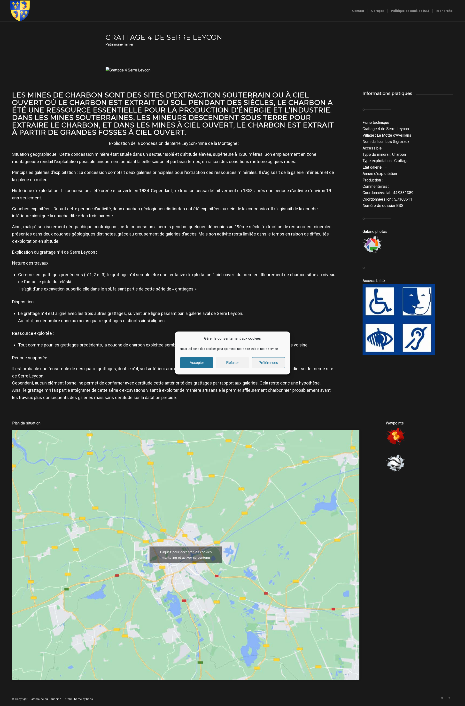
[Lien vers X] (442, 698)
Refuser (232, 363)
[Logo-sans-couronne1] (20, 11)
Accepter (197, 363)
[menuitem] (358, 11)
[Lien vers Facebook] (449, 698)
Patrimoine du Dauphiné (45, 699)
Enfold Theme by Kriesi (78, 699)
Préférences (268, 363)
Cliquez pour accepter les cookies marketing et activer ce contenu (186, 554)
